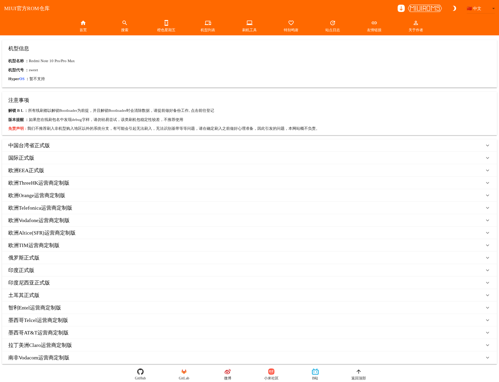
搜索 (124, 30)
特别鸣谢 (291, 30)
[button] (249, 145)
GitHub (140, 378)
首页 (83, 30)
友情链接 (374, 30)
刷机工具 (249, 30)
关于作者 (416, 30)
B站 (315, 378)
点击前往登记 (202, 110)
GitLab (184, 378)
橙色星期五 (166, 30)
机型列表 (208, 30)
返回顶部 (358, 378)
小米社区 (271, 378)
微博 (227, 378)
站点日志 (332, 30)
